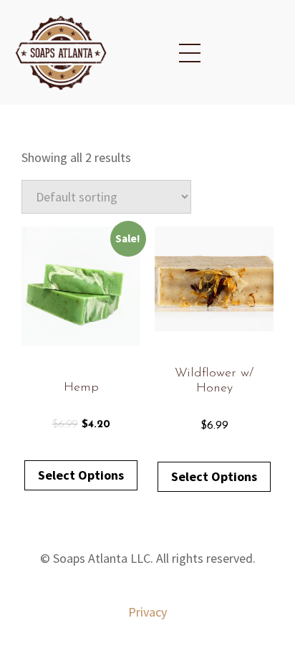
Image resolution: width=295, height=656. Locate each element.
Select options (81, 475)
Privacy (147, 612)
